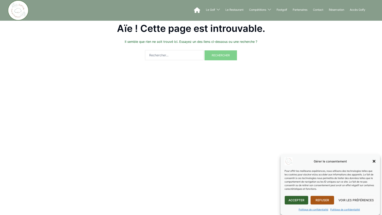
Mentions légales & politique (81, 64)
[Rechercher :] (174, 55)
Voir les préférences (356, 200)
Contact (318, 9)
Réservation (336, 9)
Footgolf (282, 9)
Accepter (296, 200)
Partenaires (300, 9)
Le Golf (210, 9)
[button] (374, 161)
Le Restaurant (234, 9)
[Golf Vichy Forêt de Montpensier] (18, 10)
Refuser (322, 200)
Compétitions (257, 9)
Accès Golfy (357, 9)
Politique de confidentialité (313, 209)
